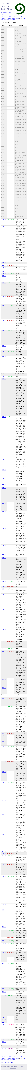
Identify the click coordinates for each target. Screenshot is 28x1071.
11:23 (2, 101)
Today (22, 16)
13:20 (2, 116)
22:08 (4, 651)
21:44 (4, 379)
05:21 (2, 50)
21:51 (4, 586)
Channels (11, 16)
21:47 (4, 417)
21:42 (4, 351)
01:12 (2, 43)
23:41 (2, 1045)
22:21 (4, 927)
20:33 (2, 203)
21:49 (4, 528)
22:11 (4, 698)
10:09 (2, 85)
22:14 (4, 733)
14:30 (2, 146)
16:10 (2, 155)
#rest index (17, 16)
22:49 (4, 1042)
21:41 (4, 305)
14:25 (2, 133)
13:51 (2, 124)
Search (9, 18)
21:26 (4, 219)
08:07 (2, 61)
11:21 (2, 98)
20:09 (2, 191)
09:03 (2, 64)
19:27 (2, 180)
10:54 (2, 93)
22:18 (4, 851)
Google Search (15, 18)
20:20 (2, 194)
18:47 (2, 174)
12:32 (2, 113)
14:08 (2, 127)
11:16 (2, 96)
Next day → (4, 18)
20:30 (2, 200)
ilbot (16, 1066)
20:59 (2, 210)
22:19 (4, 876)
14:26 (2, 136)
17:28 (2, 163)
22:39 (4, 995)
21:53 (4, 609)
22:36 (4, 940)
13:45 (2, 122)
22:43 (4, 1039)
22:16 (4, 801)
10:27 (2, 90)
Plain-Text (22, 18)
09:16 (2, 74)
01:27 (2, 45)
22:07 (4, 641)
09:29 (2, 77)
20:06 (2, 188)
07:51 (2, 58)
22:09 (2, 694)
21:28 (4, 263)
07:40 (2, 56)
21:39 (4, 265)
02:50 (2, 48)
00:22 (2, 29)
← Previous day (5, 16)
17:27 (2, 160)
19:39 (2, 183)
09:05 (2, 67)
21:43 (2, 373)
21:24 (2, 216)
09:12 (2, 71)
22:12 (4, 706)
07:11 (2, 53)
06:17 (2, 51)
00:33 (2, 32)
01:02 (2, 40)
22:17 (4, 814)
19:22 (2, 177)
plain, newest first (5, 19)
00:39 (2, 35)
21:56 (4, 629)
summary (12, 19)
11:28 (2, 107)
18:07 (2, 169)
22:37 (4, 957)
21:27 (4, 226)
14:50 (2, 152)
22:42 (4, 1024)
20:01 (2, 185)
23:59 (4, 1049)
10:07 (2, 82)
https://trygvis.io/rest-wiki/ (7, 1062)
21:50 (4, 558)
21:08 (2, 213)
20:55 (2, 207)
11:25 (2, 104)
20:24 (2, 197)
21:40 (4, 283)
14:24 (2, 130)
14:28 (2, 139)
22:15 (4, 741)
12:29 (2, 110)
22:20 (4, 910)
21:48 (4, 484)
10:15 (2, 88)
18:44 (2, 172)
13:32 (2, 119)
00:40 (2, 37)
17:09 (2, 157)
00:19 (2, 27)
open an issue (13, 1068)
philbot (8, 1066)
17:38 (2, 166)
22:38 (4, 988)
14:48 (2, 149)
